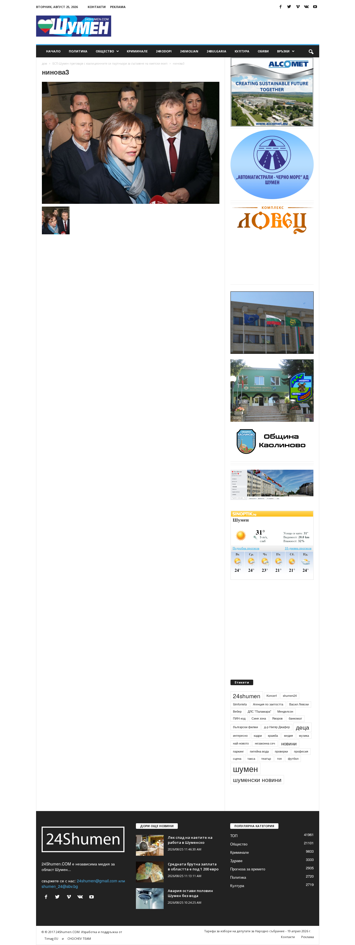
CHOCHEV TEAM (79, 938)
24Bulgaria (216, 51)
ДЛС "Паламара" (259, 711)
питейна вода (259, 751)
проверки (281, 751)
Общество (105, 51)
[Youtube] (315, 7)
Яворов (277, 718)
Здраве (236, 860)
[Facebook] (280, 7)
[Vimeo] (298, 7)
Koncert (272, 695)
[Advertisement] (218, 26)
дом (44, 63)
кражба (273, 735)
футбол (293, 758)
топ (279, 758)
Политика (78, 51)
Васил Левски (299, 704)
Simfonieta (240, 704)
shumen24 (290, 695)
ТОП (233, 835)
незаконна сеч (265, 743)
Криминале (137, 51)
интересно (240, 735)
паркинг (238, 751)
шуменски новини (257, 779)
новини (289, 743)
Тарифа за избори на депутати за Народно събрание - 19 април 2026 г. (257, 931)
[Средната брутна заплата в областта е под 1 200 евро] (150, 872)
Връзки (283, 51)
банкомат (295, 718)
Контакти (97, 7)
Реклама (118, 7)
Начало (53, 51)
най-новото (241, 743)
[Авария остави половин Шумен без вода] (150, 898)
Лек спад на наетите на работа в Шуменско (190, 840)
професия (301, 751)
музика (304, 735)
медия (288, 735)
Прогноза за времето (247, 869)
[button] (311, 51)
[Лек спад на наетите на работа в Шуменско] (150, 845)
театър (266, 758)
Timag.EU (51, 938)
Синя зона (259, 718)
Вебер (237, 711)
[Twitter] (289, 7)
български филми (245, 727)
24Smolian (189, 51)
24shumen (246, 696)
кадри (258, 735)
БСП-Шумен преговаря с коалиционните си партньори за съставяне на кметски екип (110, 63)
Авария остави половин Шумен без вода (190, 893)
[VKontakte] (306, 7)
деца (302, 727)
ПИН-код (239, 718)
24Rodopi (164, 51)
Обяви (263, 51)
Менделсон (285, 711)
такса (251, 758)
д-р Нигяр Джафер (277, 727)
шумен (245, 768)
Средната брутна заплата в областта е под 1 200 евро (193, 867)
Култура (242, 51)
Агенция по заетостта (268, 704)
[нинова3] (130, 143)
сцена (237, 758)
